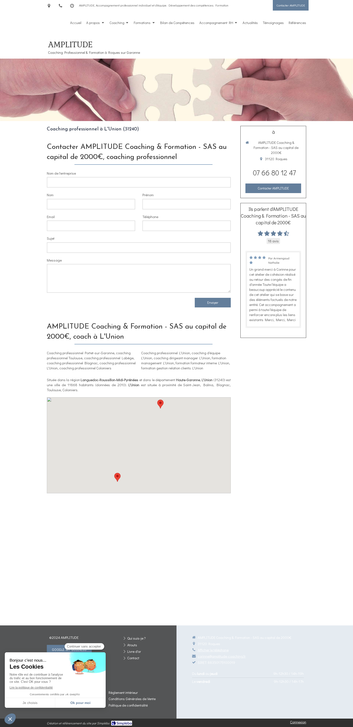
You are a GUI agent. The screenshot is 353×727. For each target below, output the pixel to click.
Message (54, 260)
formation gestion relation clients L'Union (172, 368)
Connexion (298, 722)
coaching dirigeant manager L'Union (182, 357)
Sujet (51, 238)
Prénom (148, 194)
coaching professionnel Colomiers (85, 368)
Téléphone (150, 216)
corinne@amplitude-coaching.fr (222, 656)
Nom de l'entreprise (61, 173)
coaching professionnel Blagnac (72, 362)
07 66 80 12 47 (274, 172)
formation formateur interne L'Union (202, 362)
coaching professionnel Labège (109, 357)
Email (51, 216)
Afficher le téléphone (213, 650)
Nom (50, 194)
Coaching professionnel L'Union (165, 352)
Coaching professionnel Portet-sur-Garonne (80, 352)
